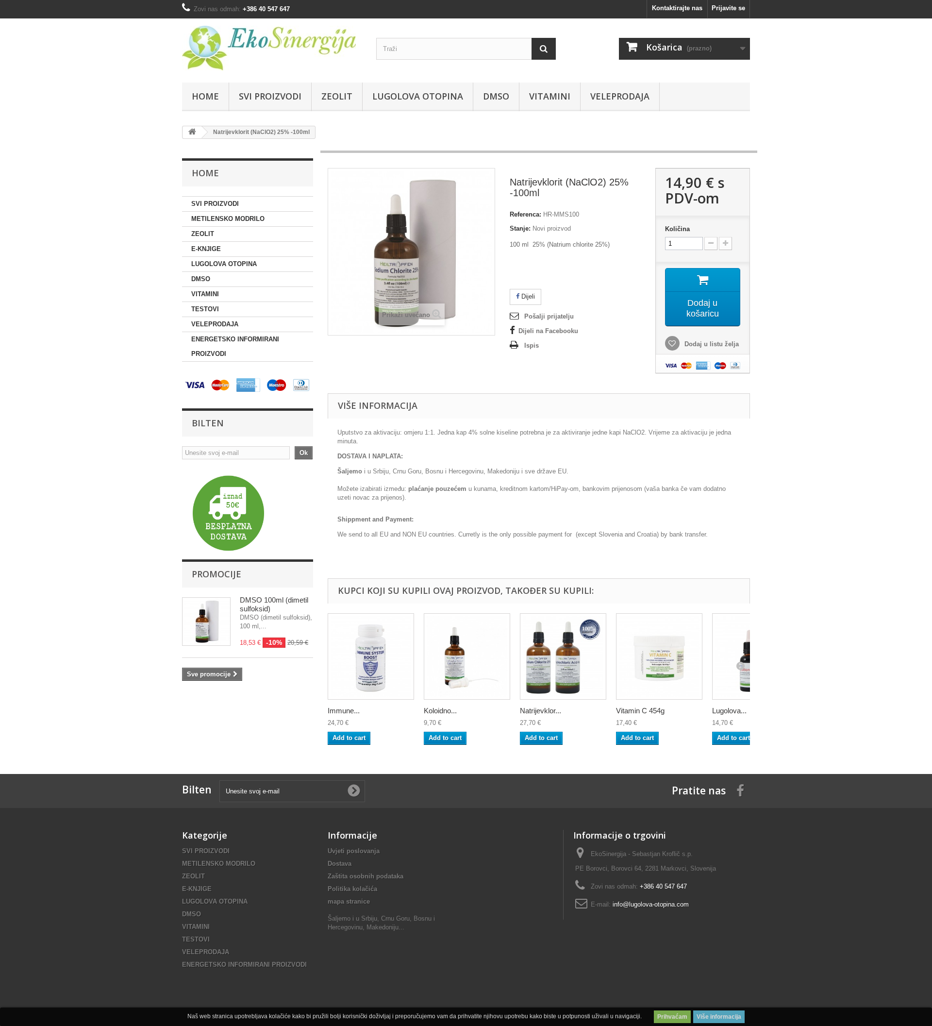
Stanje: (520, 228)
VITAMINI (549, 96)
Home (205, 96)
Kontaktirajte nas (677, 8)
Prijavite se (728, 8)
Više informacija (719, 1016)
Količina (677, 229)
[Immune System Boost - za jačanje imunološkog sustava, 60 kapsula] (371, 656)
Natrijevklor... (540, 710)
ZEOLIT (336, 96)
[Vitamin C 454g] (659, 656)
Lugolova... (729, 710)
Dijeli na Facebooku (548, 331)
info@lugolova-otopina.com (651, 904)
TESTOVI (205, 309)
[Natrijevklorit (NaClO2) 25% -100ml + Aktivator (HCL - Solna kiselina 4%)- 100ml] (563, 656)
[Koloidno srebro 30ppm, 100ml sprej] (467, 656)
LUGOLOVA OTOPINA (417, 96)
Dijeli (527, 296)
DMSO (496, 96)
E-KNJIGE (206, 248)
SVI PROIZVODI (270, 96)
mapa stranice (349, 901)
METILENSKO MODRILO (228, 218)
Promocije (216, 574)
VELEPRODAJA (619, 96)
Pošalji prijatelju (549, 316)
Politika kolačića (352, 888)
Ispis (531, 345)
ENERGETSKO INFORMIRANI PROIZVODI (235, 346)
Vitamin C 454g (640, 710)
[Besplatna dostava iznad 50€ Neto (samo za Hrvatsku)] (228, 513)
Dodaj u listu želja (710, 344)
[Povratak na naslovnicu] (192, 132)
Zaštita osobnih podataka (365, 876)
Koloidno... (440, 710)
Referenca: (525, 214)
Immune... (344, 710)
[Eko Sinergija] (272, 48)
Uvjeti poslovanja (354, 851)
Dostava (339, 863)
